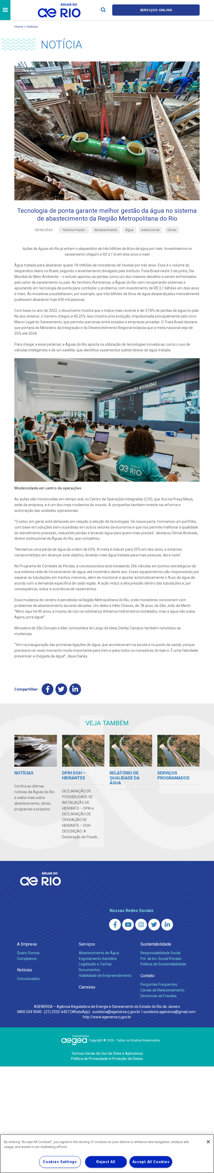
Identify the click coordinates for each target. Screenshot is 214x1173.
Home (18, 26)
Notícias (32, 26)
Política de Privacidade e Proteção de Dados (107, 1059)
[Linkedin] (75, 689)
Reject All (105, 1162)
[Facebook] (48, 689)
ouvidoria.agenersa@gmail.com (169, 1012)
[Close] (208, 1141)
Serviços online (156, 10)
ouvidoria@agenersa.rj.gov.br (116, 1012)
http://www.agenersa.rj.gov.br (107, 1017)
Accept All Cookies (151, 1162)
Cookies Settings (60, 1162)
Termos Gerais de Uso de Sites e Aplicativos (107, 1053)
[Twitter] (61, 689)
